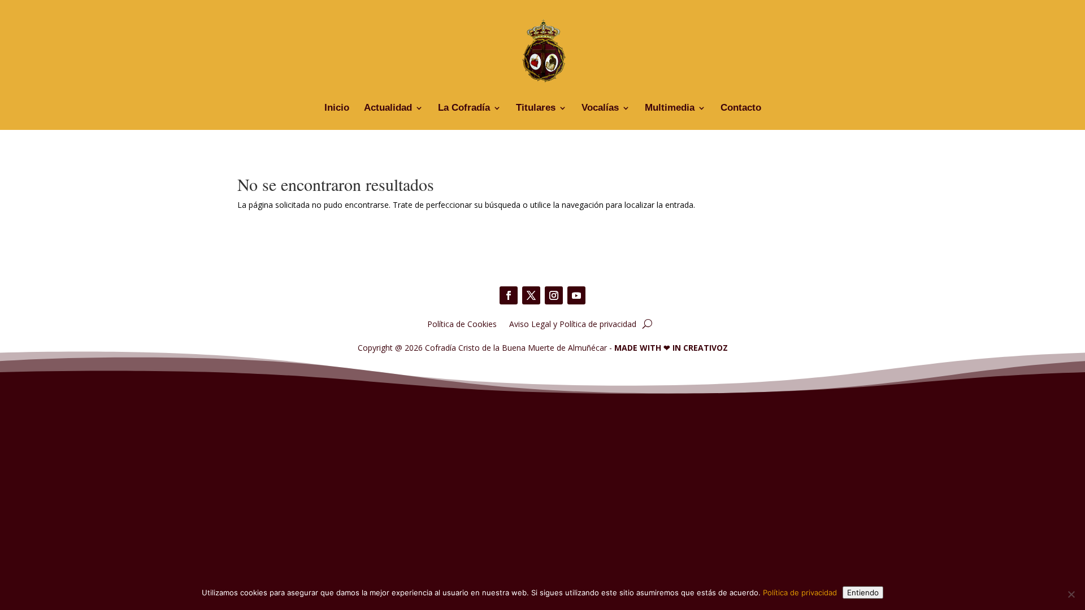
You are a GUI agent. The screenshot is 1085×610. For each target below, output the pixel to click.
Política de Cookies (462, 323)
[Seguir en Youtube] (576, 295)
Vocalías (600, 108)
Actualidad (388, 108)
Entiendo (863, 592)
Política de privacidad (800, 592)
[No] (1071, 594)
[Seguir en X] (531, 295)
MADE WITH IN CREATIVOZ (671, 347)
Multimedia (670, 108)
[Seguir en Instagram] (554, 295)
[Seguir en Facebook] (509, 295)
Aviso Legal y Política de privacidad (572, 323)
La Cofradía (464, 108)
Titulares (535, 108)
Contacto (741, 108)
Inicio (336, 108)
